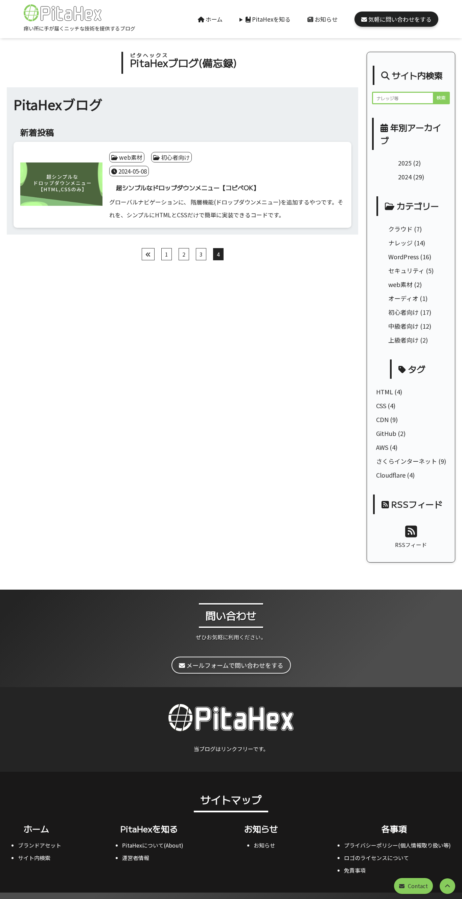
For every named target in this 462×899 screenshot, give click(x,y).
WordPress (403, 256)
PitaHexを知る (271, 19)
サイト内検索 (34, 858)
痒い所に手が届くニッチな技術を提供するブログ (79, 28)
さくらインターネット (406, 461)
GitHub (386, 433)
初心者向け (403, 312)
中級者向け (403, 326)
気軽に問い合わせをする (399, 19)
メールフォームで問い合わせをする (234, 665)
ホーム (213, 19)
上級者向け (403, 339)
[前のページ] (148, 254)
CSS (381, 405)
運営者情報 (135, 858)
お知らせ (325, 19)
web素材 (400, 284)
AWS (382, 447)
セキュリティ (406, 270)
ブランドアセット (39, 845)
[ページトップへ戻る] (447, 886)
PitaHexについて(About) (152, 845)
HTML (384, 391)
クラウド (400, 228)
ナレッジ (400, 242)
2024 (405, 176)
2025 (405, 162)
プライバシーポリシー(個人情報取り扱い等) (397, 845)
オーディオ (403, 298)
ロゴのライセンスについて (376, 858)
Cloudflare (391, 474)
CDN (382, 419)
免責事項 (355, 870)
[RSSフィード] (411, 531)
